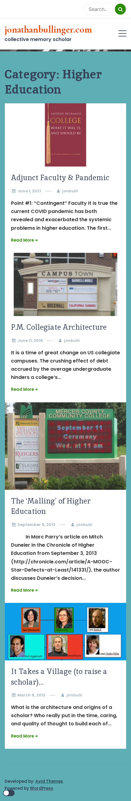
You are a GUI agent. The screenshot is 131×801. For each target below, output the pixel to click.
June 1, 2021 (29, 191)
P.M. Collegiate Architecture (59, 327)
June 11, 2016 (30, 340)
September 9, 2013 (36, 524)
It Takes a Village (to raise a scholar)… (59, 677)
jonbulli (70, 191)
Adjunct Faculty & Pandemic (60, 177)
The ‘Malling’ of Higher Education (50, 506)
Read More (22, 240)
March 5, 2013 (31, 695)
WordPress (41, 788)
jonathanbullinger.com (48, 29)
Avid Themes (49, 781)
